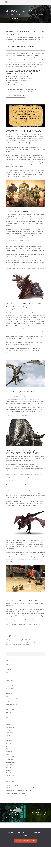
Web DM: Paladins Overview (14, 785)
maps (7, 696)
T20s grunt (10, 14)
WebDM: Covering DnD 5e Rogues (15, 793)
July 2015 (8, 767)
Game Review (9, 688)
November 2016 (10, 735)
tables (7, 707)
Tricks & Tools (10, 709)
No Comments (13, 18)
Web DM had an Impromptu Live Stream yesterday (20, 788)
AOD (7, 664)
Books (7, 672)
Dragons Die (9, 680)
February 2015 (10, 775)
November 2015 (10, 757)
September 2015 (10, 762)
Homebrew (9, 691)
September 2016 (10, 738)
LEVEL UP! (8, 628)
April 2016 (8, 746)
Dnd (28, 14)
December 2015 (10, 754)
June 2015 (8, 770)
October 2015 (9, 759)
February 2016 (10, 748)
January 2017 (9, 730)
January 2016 (9, 751)
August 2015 (9, 765)
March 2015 (9, 773)
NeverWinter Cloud (35, 14)
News (41, 14)
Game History (9, 685)
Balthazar (8, 669)
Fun (7, 683)
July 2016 (8, 743)
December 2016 (10, 732)
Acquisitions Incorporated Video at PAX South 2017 (20, 790)
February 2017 (10, 727)
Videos (7, 715)
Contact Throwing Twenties (25, 841)
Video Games (9, 712)
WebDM (8, 717)
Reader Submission (11, 704)
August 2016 (9, 740)
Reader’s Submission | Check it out (16, 796)
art (6, 667)
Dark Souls (9, 675)
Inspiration (9, 693)
